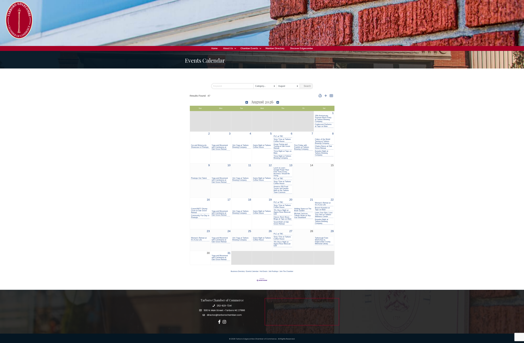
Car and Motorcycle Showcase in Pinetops (200, 146)
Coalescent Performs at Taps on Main (323, 125)
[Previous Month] (246, 102)
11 (249, 165)
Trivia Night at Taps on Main (282, 152)
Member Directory (275, 48)
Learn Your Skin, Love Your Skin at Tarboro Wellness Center (323, 214)
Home (214, 48)
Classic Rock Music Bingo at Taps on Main (282, 218)
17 (228, 199)
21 (311, 199)
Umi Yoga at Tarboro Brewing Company (240, 146)
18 (249, 199)
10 (228, 165)
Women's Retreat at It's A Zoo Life (323, 204)
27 (290, 231)
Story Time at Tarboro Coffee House (282, 140)
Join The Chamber (286, 271)
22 (332, 199)
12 (270, 165)
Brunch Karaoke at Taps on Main (322, 209)
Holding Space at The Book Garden (302, 210)
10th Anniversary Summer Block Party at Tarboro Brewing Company (323, 118)
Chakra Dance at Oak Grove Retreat (323, 147)
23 (208, 231)
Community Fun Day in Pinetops (200, 216)
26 (270, 231)
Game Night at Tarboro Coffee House (262, 146)
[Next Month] (277, 102)
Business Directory (238, 271)
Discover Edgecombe (301, 48)
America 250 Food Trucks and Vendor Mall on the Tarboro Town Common (281, 189)
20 (290, 199)
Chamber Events (249, 48)
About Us (228, 48)
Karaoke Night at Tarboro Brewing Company (321, 153)
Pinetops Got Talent (199, 178)
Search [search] (307, 86)
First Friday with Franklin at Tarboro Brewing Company (301, 147)
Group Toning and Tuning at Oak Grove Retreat (282, 146)
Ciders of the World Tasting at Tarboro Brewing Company (322, 141)
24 (228, 231)
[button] (320, 95)
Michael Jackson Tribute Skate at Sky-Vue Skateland (302, 215)
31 (228, 252)
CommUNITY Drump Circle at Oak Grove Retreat (199, 211)
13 (290, 165)
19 (270, 199)
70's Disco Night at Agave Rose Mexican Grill (282, 212)
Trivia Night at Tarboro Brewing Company (282, 157)
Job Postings (273, 271)
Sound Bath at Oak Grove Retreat (281, 223)
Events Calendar (252, 271)
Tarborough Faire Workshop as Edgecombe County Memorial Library (323, 241)
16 (208, 199)
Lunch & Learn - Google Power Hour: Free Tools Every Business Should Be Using (282, 172)
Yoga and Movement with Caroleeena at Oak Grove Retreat (220, 147)
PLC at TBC (278, 136)
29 (332, 231)
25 (249, 231)
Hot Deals (263, 271)
